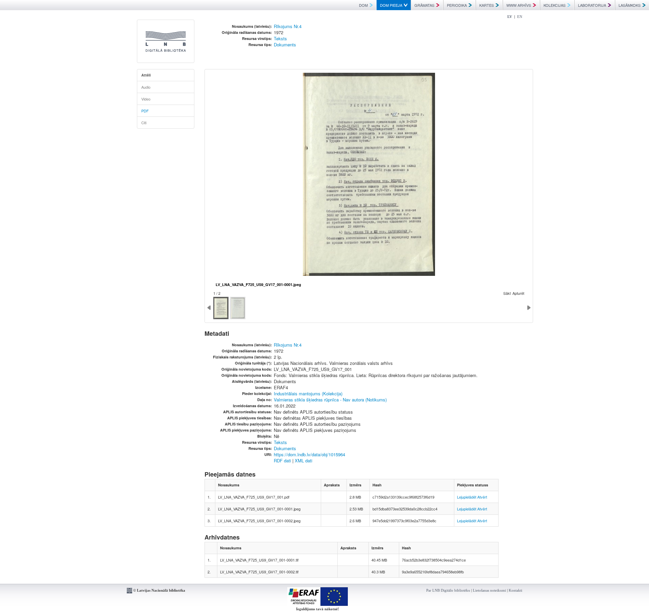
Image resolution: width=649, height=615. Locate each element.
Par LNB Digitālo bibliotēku (448, 590)
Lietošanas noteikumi (489, 590)
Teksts (280, 38)
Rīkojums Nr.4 (288, 26)
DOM (363, 5)
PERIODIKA (457, 5)
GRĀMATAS (424, 5)
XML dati (303, 460)
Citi (143, 122)
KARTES (486, 5)
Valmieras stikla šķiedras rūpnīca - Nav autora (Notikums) (330, 399)
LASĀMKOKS (630, 5)
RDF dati (282, 460)
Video (145, 99)
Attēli (146, 75)
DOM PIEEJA (391, 5)
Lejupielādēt (466, 497)
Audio (145, 87)
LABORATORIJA (592, 5)
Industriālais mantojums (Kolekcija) (308, 393)
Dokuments (285, 44)
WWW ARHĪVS (518, 5)
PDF (145, 110)
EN (519, 17)
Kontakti (515, 590)
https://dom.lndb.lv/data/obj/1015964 (309, 454)
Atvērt (482, 497)
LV (509, 17)
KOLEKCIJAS (555, 5)
